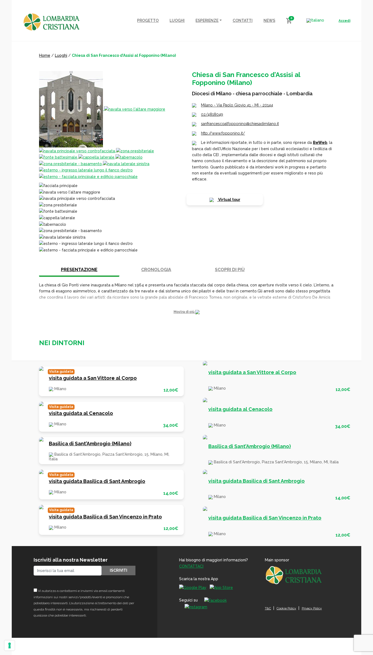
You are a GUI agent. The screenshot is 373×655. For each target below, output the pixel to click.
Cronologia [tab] (156, 269)
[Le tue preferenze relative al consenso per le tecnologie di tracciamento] (9, 645)
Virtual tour (228, 199)
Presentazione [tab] (79, 269)
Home (44, 55)
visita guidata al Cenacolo (81, 413)
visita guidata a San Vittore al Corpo (93, 378)
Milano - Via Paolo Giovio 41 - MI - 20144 (237, 105)
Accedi (344, 21)
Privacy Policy (312, 608)
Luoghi (61, 55)
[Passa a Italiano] (315, 20)
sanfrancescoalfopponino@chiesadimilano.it (240, 123)
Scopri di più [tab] (230, 269)
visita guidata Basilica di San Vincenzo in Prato (105, 517)
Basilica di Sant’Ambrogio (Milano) (90, 443)
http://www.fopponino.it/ (223, 133)
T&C (268, 608)
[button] (186, 312)
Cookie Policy (286, 608)
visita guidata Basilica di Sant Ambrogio (97, 481)
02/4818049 (212, 114)
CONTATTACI (191, 566)
